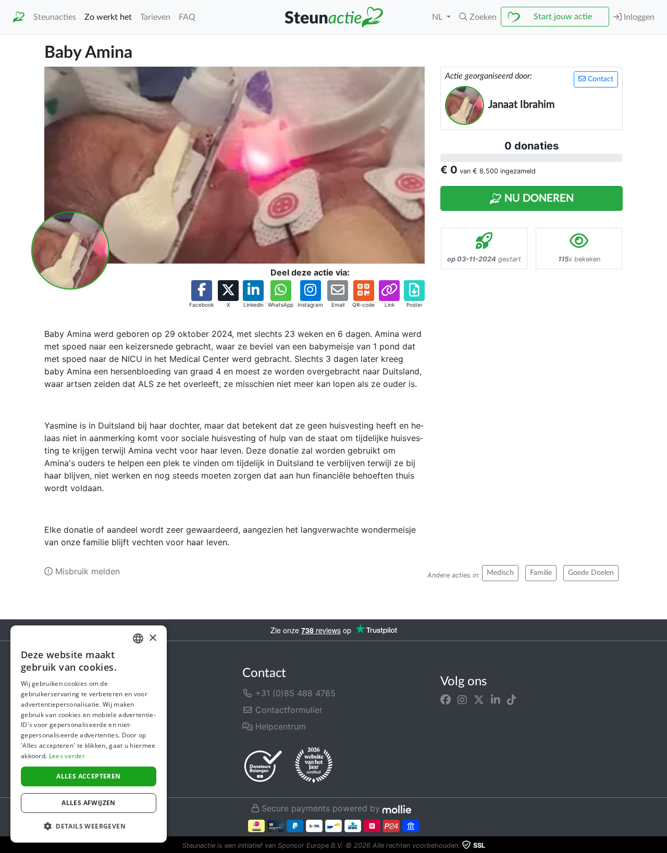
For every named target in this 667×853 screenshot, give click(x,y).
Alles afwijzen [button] (88, 802)
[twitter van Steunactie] (479, 699)
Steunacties (54, 17)
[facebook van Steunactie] (445, 699)
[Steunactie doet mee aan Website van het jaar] (313, 765)
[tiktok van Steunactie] (511, 699)
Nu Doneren (538, 198)
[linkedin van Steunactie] (495, 699)
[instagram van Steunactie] (462, 699)
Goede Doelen (591, 572)
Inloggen (638, 17)
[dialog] (88, 734)
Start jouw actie (563, 16)
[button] (478, 17)
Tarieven (155, 17)
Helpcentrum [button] (279, 726)
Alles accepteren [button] (88, 776)
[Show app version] (659, 845)
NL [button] (438, 17)
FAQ (187, 17)
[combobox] (138, 638)
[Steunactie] (18, 17)
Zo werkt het (108, 17)
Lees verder (67, 755)
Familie (541, 572)
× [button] (152, 638)
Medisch (500, 572)
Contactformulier (288, 710)
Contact (599, 79)
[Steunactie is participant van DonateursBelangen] (263, 765)
